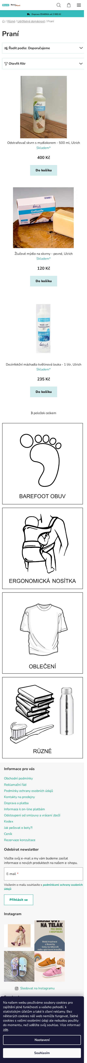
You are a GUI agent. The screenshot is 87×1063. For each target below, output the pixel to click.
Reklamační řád (15, 785)
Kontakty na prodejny (19, 797)
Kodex (8, 821)
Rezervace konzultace (19, 840)
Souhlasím (42, 1053)
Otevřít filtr (17, 63)
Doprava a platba (16, 803)
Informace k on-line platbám (24, 809)
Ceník (8, 834)
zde (5, 1029)
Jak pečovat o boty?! (18, 828)
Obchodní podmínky (18, 778)
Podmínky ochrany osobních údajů (28, 791)
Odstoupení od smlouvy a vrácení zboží (32, 815)
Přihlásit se (19, 900)
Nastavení (42, 1040)
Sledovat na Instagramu (37, 988)
